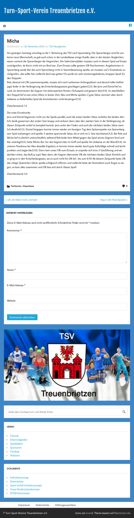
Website (11, 300)
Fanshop (14, 451)
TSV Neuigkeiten (57, 46)
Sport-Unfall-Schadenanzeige (26, 485)
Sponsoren (16, 447)
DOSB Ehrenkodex (20, 493)
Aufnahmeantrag (19, 477)
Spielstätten (16, 443)
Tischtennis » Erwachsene (22, 186)
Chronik (14, 435)
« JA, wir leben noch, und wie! (22, 199)
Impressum (24, 505)
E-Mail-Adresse (16, 285)
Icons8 (89, 513)
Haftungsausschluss (65, 505)
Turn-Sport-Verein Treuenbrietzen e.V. (49, 11)
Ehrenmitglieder (18, 439)
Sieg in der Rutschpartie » (113, 199)
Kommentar (14, 230)
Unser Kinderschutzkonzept (25, 489)
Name (11, 269)
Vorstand (14, 455)
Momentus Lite (122, 513)
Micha (13, 41)
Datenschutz (17, 481)
